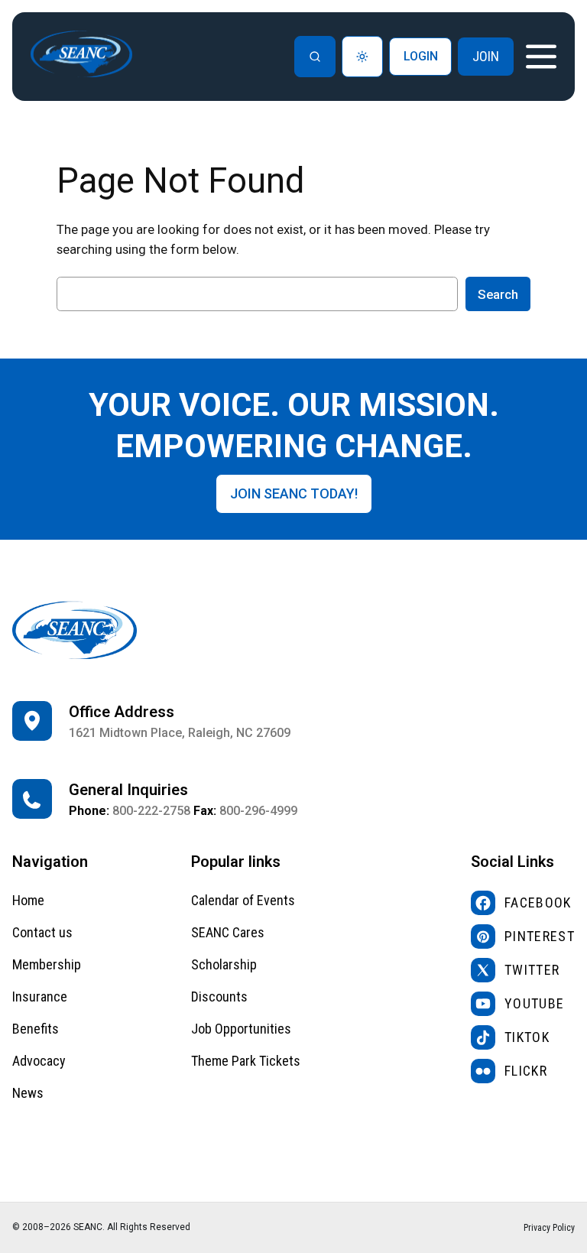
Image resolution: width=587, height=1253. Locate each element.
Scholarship (224, 964)
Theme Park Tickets (245, 1061)
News (28, 1093)
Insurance (39, 996)
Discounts (219, 996)
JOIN (485, 56)
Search (498, 294)
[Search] (315, 56)
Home (28, 900)
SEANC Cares (227, 932)
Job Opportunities (241, 1029)
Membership (46, 964)
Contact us (42, 932)
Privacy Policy (549, 1227)
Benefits (35, 1029)
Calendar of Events (243, 900)
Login (421, 56)
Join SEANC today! (294, 493)
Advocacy (39, 1061)
